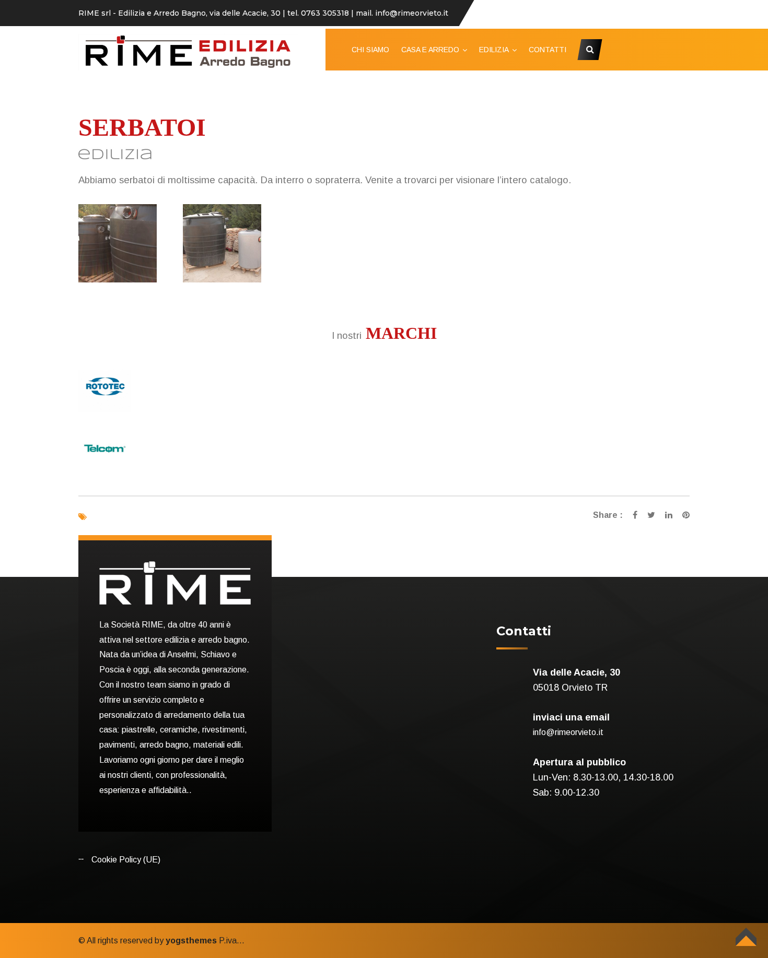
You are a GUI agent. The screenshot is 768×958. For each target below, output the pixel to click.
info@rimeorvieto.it (568, 732)
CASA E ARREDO (430, 49)
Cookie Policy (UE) (125, 859)
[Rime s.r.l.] (187, 51)
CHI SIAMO (370, 49)
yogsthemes (191, 940)
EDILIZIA (494, 49)
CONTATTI (547, 49)
